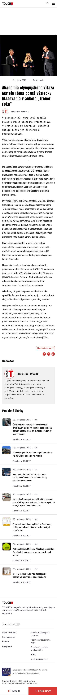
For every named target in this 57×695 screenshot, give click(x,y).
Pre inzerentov (8, 637)
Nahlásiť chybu (44, 348)
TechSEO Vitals (31, 683)
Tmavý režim (8, 624)
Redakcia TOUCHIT (20, 111)
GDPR (33, 654)
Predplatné (7, 646)
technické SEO (9, 683)
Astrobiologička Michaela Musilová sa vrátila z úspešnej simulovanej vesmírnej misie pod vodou (33, 552)
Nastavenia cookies (39, 659)
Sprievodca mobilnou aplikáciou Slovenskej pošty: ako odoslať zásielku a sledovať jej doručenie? (32, 527)
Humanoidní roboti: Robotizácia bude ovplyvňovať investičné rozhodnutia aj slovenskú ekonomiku (30, 477)
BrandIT (5, 641)
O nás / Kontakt (9, 633)
